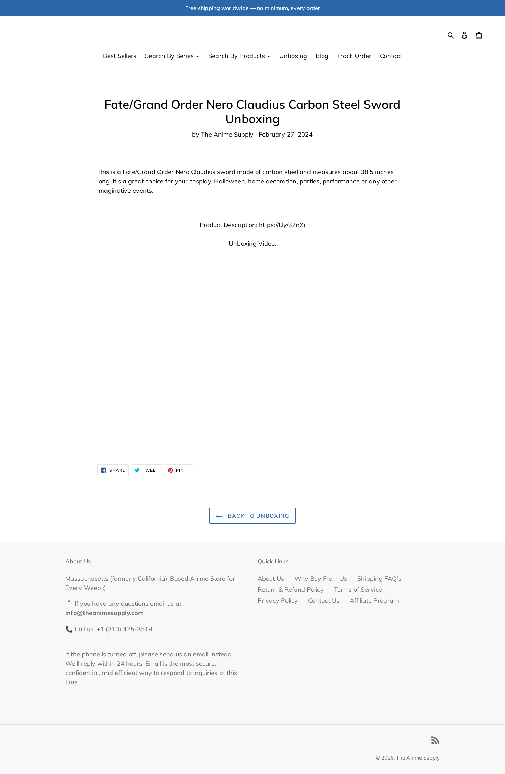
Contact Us (323, 600)
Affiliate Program (374, 600)
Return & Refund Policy (291, 589)
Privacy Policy (278, 600)
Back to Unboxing (258, 515)
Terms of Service (358, 589)
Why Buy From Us (320, 578)
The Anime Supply (418, 757)
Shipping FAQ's (379, 578)
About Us (271, 578)
